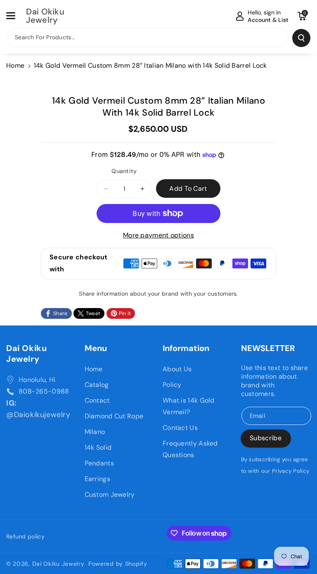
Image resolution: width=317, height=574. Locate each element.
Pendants (99, 463)
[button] (15, 16)
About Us (177, 369)
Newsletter (268, 348)
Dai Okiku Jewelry (26, 353)
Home (15, 65)
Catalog (97, 384)
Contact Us (180, 427)
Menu (96, 348)
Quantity (124, 171)
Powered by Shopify (117, 563)
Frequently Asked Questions (190, 449)
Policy (172, 384)
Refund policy (25, 536)
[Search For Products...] (301, 38)
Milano (95, 431)
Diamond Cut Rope (114, 416)
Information (186, 348)
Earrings (97, 478)
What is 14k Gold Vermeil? (189, 406)
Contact (97, 400)
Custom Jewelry (110, 494)
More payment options (158, 235)
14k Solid (98, 447)
